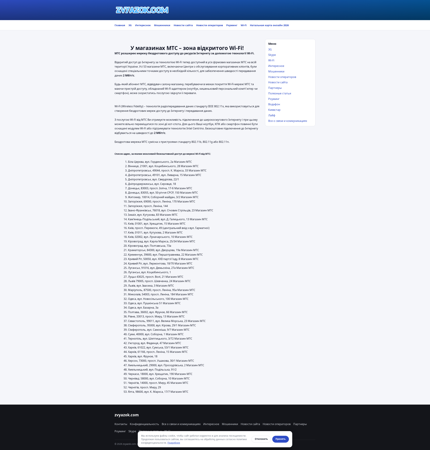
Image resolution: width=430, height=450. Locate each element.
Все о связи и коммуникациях (287, 121)
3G (130, 25)
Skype (272, 55)
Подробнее (173, 442)
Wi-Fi (244, 25)
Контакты (121, 424)
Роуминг (231, 25)
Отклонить (261, 438)
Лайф (271, 115)
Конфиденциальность (144, 424)
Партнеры (275, 88)
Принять (280, 438)
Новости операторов (209, 25)
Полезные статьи (279, 93)
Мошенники (162, 25)
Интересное (143, 25)
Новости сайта (183, 25)
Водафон (274, 104)
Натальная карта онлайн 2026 (269, 25)
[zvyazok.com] (142, 10)
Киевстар (274, 110)
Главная (120, 25)
